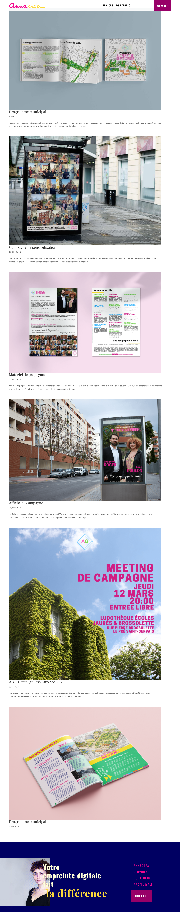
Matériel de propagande (28, 374)
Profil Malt (143, 884)
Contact (162, 6)
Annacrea (141, 865)
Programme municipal (27, 111)
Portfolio (123, 5)
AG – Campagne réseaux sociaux (36, 681)
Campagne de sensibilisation (32, 247)
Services (107, 5)
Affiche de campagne (26, 502)
